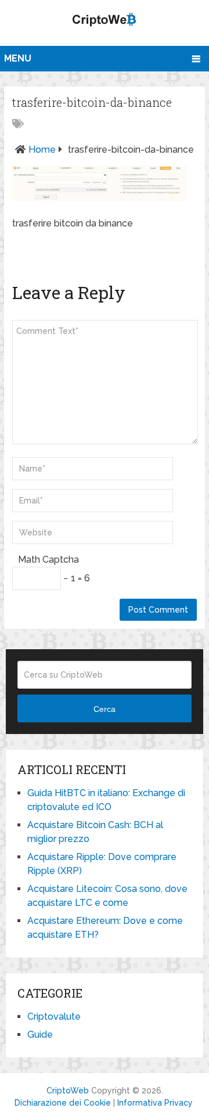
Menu (17, 58)
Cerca (104, 709)
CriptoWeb (67, 1090)
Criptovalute (54, 1016)
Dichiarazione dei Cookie (63, 1102)
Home (42, 149)
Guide (40, 1034)
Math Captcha (48, 559)
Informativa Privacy (155, 1102)
